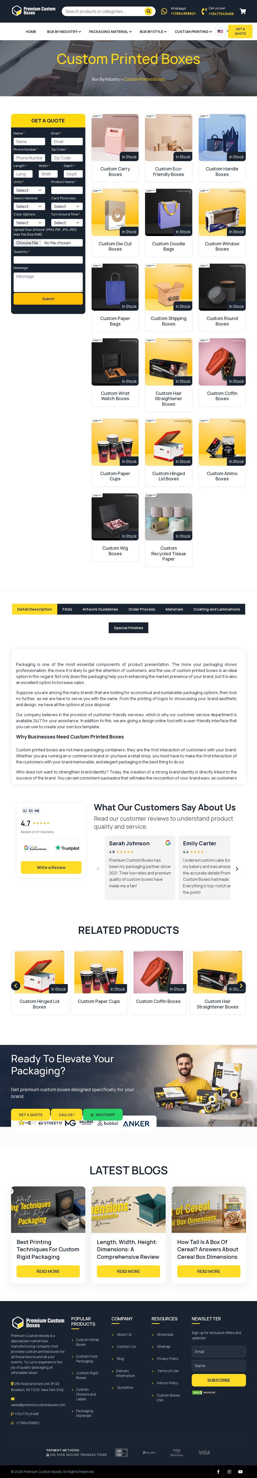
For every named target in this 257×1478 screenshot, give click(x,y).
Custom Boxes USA (168, 1397)
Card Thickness (63, 198)
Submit (48, 298)
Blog (120, 1358)
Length (20, 165)
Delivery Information (125, 1373)
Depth (69, 165)
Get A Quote (240, 31)
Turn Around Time (65, 214)
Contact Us (126, 1346)
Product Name (63, 181)
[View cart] (243, 11)
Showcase (165, 1334)
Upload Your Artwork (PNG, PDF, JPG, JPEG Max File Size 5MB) (45, 232)
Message (21, 267)
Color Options (24, 214)
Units (19, 181)
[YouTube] (240, 1471)
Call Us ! (67, 1114)
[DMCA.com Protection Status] (204, 1392)
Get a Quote (30, 1114)
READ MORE (48, 1271)
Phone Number (26, 149)
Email (56, 133)
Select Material (26, 198)
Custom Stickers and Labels (86, 1394)
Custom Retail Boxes (87, 1342)
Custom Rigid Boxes (87, 1375)
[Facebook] (218, 1471)
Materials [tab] (174, 609)
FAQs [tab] (67, 609)
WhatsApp (105, 1114)
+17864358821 (27, 1423)
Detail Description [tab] (34, 609)
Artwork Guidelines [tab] (100, 609)
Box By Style (151, 31)
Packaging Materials (84, 1413)
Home (31, 31)
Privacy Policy (168, 1358)
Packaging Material (108, 31)
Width (44, 165)
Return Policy (167, 1383)
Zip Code (59, 149)
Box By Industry (62, 31)
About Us (124, 1334)
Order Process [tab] (141, 609)
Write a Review (51, 867)
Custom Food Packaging (86, 1358)
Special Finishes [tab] (128, 627)
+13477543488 (26, 1414)
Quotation (125, 1387)
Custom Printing (192, 31)
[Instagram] (229, 1471)
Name (19, 133)
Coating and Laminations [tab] (217, 609)
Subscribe (218, 1380)
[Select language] (220, 31)
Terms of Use (167, 1371)
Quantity (22, 251)
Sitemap (163, 1346)
